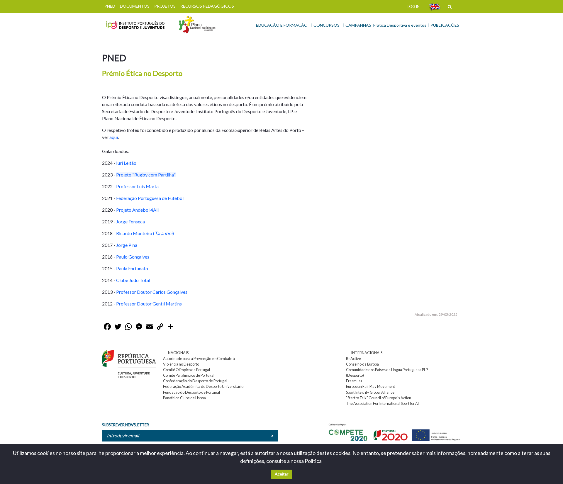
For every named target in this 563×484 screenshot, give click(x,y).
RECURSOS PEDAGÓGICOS (207, 6)
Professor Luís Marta (138, 186)
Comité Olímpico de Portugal (186, 369)
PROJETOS (165, 6)
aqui (113, 137)
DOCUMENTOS (135, 6)
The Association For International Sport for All (383, 403)
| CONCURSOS (325, 25)
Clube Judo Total (133, 280)
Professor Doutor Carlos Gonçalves (151, 292)
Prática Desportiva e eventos (399, 25)
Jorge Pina (126, 245)
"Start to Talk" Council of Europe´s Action (378, 397)
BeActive (353, 358)
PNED (109, 6)
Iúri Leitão (126, 163)
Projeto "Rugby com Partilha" (146, 174)
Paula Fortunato (132, 268)
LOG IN (414, 6)
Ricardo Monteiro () (144, 233)
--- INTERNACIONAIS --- (366, 352)
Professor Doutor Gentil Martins (149, 303)
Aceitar (281, 473)
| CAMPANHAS (357, 25)
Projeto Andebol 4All (138, 210)
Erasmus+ (354, 380)
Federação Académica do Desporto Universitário (203, 386)
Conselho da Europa (362, 364)
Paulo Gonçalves (132, 256)
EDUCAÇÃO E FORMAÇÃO (282, 25)
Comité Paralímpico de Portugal (188, 375)
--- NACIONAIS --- (178, 352)
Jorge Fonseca (130, 221)
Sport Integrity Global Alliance (370, 392)
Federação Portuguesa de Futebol (150, 198)
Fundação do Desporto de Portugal (191, 392)
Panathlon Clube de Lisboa (184, 397)
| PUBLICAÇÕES (443, 25)
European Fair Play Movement (370, 386)
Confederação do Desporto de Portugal (195, 380)
